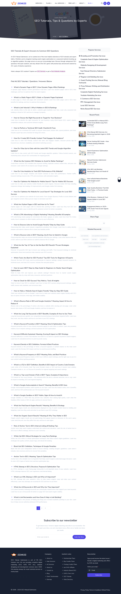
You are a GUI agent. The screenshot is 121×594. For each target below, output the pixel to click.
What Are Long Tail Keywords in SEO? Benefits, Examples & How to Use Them (43, 314)
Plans (48, 3)
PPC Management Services (90, 102)
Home (55, 36)
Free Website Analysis (58, 71)
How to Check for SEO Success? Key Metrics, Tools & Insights (36, 281)
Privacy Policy (85, 590)
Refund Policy (106, 590)
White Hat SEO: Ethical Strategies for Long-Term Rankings (35, 436)
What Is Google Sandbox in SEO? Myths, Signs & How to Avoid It (38, 395)
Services (39, 3)
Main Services (50, 561)
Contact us (49, 570)
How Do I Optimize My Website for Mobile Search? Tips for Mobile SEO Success (43, 181)
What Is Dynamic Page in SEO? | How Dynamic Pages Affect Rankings (39, 87)
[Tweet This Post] (88, 223)
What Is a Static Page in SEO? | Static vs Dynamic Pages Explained (38, 97)
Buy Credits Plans (69, 561)
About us (49, 558)
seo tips (94, 239)
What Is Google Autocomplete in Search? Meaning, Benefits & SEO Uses (40, 385)
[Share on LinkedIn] (91, 223)
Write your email (93, 567)
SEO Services (41, 71)
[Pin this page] (94, 223)
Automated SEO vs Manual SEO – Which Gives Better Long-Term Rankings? (98, 123)
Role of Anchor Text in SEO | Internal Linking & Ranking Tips (36, 426)
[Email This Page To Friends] (104, 223)
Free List (71, 3)
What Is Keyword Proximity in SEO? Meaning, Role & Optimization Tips (40, 324)
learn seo (85, 239)
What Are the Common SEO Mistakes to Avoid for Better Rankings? (39, 161)
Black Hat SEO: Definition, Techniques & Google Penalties (35, 446)
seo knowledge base (94, 246)
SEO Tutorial (67, 576)
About (81, 3)
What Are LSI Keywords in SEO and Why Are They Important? (37, 487)
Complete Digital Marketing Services (93, 92)
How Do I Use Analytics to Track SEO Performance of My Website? (38, 171)
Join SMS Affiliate (68, 567)
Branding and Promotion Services (92, 56)
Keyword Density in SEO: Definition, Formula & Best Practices (36, 344)
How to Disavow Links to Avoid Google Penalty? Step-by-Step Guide (39, 225)
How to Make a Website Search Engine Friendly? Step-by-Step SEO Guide (41, 291)
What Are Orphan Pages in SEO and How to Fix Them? (34, 204)
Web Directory (68, 579)
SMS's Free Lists (68, 573)
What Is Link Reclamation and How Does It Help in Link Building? (37, 497)
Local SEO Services (87, 105)
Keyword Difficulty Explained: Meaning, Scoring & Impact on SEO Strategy (41, 334)
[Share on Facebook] (84, 223)
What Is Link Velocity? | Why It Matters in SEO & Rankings (35, 108)
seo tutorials (84, 236)
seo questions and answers (100, 236)
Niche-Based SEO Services (90, 109)
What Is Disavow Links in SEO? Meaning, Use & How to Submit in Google (40, 235)
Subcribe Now (79, 537)
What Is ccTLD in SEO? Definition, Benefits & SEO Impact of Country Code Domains (44, 365)
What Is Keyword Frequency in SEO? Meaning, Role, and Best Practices (40, 354)
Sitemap (49, 579)
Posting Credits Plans (70, 564)
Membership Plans (69, 558)
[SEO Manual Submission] (26, 554)
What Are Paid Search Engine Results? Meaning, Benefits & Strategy (39, 405)
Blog (90, 3)
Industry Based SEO (69, 570)
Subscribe (98, 575)
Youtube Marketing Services (90, 95)
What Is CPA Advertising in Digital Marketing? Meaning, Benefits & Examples (42, 214)
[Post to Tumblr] (97, 223)
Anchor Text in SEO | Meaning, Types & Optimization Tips (35, 456)
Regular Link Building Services (91, 77)
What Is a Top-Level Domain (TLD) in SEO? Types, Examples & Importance (41, 375)
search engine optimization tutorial (94, 243)
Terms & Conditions (95, 590)
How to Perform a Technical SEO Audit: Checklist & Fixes (35, 128)
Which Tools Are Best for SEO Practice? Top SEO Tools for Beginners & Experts (43, 258)
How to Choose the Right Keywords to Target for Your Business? (38, 118)
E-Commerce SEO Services (90, 99)
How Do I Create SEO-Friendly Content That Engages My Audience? (39, 138)
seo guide (103, 239)
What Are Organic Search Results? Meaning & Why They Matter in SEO (40, 416)
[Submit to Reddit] (100, 223)
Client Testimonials (52, 576)
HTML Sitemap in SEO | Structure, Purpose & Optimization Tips (37, 467)
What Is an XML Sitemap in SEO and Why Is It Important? (35, 477)
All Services (59, 3)
